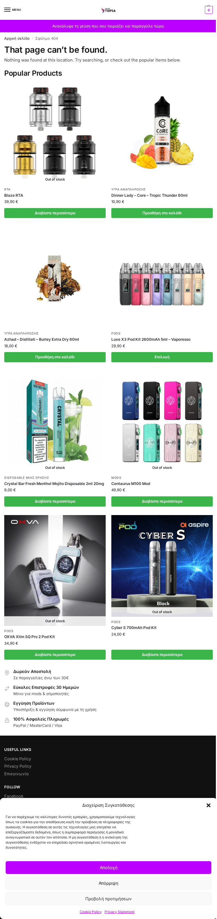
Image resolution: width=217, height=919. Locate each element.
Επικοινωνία (16, 773)
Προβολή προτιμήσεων (108, 898)
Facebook (13, 796)
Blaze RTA (13, 195)
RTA (7, 189)
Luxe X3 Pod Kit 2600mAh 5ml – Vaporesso (150, 339)
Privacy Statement (119, 912)
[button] (208, 805)
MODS (116, 478)
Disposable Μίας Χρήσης (26, 478)
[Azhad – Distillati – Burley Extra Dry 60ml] (55, 277)
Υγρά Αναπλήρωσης (128, 189)
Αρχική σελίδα (17, 38)
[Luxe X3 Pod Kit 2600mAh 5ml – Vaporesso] (162, 277)
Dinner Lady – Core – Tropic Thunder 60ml (149, 195)
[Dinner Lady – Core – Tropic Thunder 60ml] (162, 133)
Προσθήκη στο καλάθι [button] (162, 213)
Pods (116, 333)
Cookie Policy (91, 912)
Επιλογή (162, 357)
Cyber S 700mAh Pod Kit (134, 627)
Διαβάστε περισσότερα (55, 213)
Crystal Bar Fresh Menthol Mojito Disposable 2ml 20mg (54, 483)
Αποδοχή (109, 867)
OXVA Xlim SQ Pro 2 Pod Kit (29, 636)
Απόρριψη (108, 883)
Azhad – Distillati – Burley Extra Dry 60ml (41, 339)
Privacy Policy (17, 766)
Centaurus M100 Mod (130, 483)
